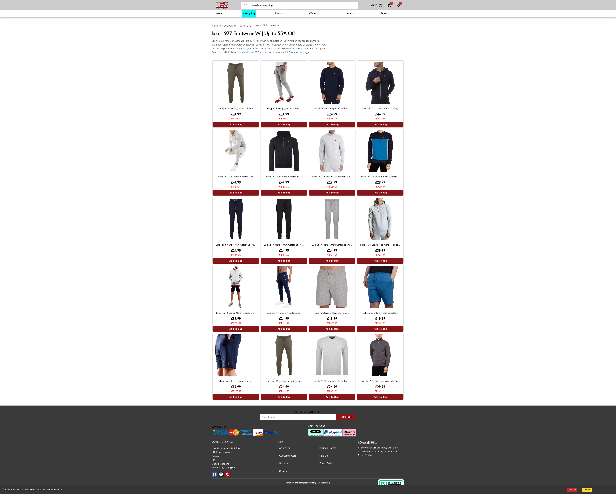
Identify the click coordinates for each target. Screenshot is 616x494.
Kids (349, 14)
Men (277, 14)
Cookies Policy (324, 483)
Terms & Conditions (294, 483)
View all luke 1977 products (254, 52)
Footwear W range (299, 52)
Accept (587, 489)
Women (313, 14)
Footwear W (229, 25)
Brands (384, 14)
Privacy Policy (310, 483)
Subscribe (346, 417)
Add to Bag (235, 124)
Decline (572, 489)
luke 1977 (245, 25)
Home (219, 14)
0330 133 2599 (227, 468)
